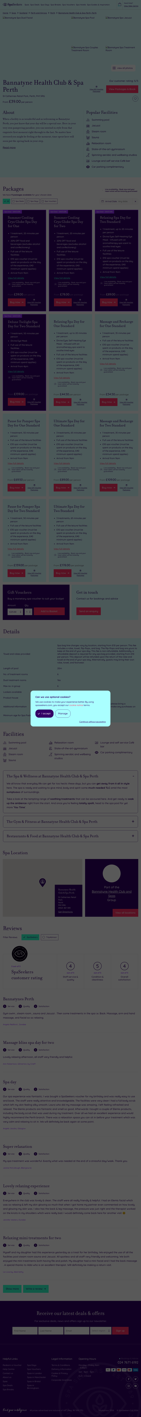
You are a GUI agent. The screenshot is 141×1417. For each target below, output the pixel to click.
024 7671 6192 (128, 1362)
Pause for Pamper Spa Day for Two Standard (24, 509)
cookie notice (76, 705)
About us (7, 1377)
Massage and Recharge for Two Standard (116, 423)
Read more (9, 147)
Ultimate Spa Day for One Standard (69, 423)
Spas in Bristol (34, 1381)
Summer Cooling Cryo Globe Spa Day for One (22, 222)
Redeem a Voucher (12, 1365)
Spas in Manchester (36, 1377)
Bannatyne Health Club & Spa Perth (43, 86)
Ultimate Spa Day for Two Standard (69, 509)
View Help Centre (131, 6)
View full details (16, 278)
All (8, 201)
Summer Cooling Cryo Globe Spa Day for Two (68, 222)
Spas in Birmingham (33, 1386)
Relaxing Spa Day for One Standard (69, 324)
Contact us (8, 1373)
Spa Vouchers (50, 201)
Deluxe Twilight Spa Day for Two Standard (24, 324)
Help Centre (8, 1369)
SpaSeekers (32, 937)
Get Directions (65, 911)
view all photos (125, 68)
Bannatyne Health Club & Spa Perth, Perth (77, 13)
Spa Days (34, 201)
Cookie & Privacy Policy (59, 1374)
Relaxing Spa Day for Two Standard (115, 220)
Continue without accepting (92, 721)
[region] (42, 888)
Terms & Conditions (60, 1365)
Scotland (23, 13)
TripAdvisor (51, 937)
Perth (52, 13)
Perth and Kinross (39, 13)
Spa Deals (20, 201)
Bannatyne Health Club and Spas (112, 894)
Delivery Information (61, 1369)
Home (5, 13)
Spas (14, 13)
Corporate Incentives (61, 1380)
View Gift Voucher (96, 90)
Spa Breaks (8, 1389)
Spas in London (34, 1373)
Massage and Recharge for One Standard (116, 324)
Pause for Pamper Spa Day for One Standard (24, 423)
